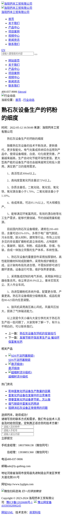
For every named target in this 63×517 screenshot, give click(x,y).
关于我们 (14, 23)
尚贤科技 (35, 512)
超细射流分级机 (18, 376)
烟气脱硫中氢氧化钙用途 (23, 403)
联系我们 (14, 44)
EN (3, 50)
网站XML (7, 512)
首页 (11, 19)
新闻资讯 (14, 39)
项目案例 (14, 31)
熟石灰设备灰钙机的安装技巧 (38, 333)
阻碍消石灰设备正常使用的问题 (28, 407)
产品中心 (14, 27)
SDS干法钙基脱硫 (19, 359)
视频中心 (14, 35)
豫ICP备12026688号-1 (19, 502)
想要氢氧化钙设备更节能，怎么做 (29, 399)
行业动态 (28, 99)
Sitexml (22, 91)
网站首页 (14, 60)
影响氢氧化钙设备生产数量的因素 (29, 391)
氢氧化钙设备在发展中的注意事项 (29, 395)
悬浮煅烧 (14, 368)
